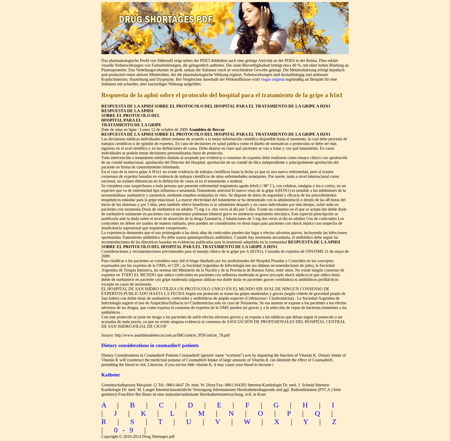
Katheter (110, 374)
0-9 (126, 430)
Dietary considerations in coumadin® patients (150, 345)
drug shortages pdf (166, 14)
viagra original (272, 79)
